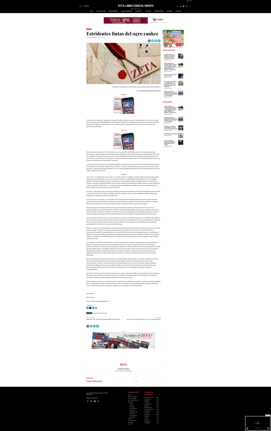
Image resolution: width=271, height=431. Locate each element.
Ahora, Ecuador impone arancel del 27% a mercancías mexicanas (144, 319)
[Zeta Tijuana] (135, 5)
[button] (190, 6)
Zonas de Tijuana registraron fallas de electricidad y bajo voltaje (169, 142)
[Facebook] (177, 6)
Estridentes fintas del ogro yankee (100, 313)
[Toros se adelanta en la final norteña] (180, 76)
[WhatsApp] (152, 40)
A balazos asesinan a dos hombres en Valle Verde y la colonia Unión (170, 127)
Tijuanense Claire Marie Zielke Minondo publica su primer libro (103, 319)
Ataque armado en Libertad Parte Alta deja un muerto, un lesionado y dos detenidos (170, 93)
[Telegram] (159, 40)
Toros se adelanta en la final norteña (170, 75)
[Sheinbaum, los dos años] (180, 135)
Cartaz (89, 29)
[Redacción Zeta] (87, 37)
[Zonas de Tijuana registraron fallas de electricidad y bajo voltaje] (180, 142)
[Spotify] (183, 6)
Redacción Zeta (93, 37)
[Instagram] (180, 6)
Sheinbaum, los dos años (170, 133)
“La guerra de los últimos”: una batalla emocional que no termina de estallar (169, 56)
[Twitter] (187, 6)
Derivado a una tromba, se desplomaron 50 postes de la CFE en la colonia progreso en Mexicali (170, 84)
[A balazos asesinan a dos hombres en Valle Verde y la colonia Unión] (180, 127)
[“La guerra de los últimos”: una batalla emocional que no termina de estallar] (180, 56)
